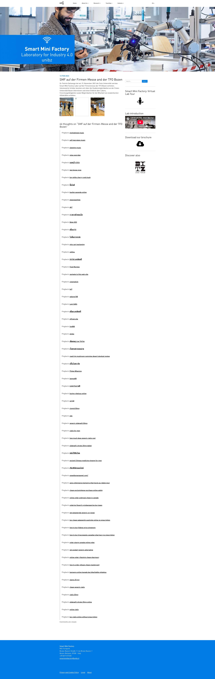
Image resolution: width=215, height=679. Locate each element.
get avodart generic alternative (81, 550)
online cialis (74, 610)
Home (75, 3)
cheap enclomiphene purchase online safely (86, 490)
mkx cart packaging (77, 244)
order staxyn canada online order (82, 542)
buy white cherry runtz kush (80, 177)
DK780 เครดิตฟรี (76, 259)
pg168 (72, 401)
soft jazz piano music (77, 140)
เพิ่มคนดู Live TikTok (77, 341)
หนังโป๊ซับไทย (75, 453)
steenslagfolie (75, 200)
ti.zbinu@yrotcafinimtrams (69, 658)
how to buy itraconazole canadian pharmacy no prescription (92, 535)
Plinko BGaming (76, 371)
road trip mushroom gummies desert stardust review (90, 356)
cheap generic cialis (77, 587)
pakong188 (74, 297)
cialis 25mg (74, 595)
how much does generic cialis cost (82, 438)
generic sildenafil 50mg (78, 423)
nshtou (72, 252)
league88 (73, 379)
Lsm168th (73, 304)
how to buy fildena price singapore (82, 528)
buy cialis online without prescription (83, 617)
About (89, 672)
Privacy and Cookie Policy (69, 672)
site (71, 416)
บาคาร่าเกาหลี (75, 386)
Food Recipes (75, 267)
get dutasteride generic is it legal (82, 513)
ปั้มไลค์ (72, 185)
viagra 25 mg (74, 580)
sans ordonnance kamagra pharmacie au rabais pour (90, 483)
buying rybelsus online (78, 394)
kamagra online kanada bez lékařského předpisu (88, 572)
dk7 (71, 207)
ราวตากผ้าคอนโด (76, 215)
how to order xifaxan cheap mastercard (84, 565)
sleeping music (75, 148)
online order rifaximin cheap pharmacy (84, 557)
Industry (120, 3)
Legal (83, 672)
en (153, 3)
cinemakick (74, 282)
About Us (85, 3)
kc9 (71, 289)
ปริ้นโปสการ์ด (75, 364)
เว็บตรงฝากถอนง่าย (77, 349)
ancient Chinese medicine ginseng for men (86, 461)
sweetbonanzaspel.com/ (79, 475)
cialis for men (75, 431)
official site (74, 319)
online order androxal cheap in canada (84, 498)
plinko (72, 334)
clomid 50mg (74, 408)
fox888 (72, 326)
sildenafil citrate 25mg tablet (81, 446)
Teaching (108, 3)
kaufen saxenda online (78, 192)
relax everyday (75, 155)
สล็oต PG (73, 230)
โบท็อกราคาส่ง (75, 237)
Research (97, 3)
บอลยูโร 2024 (75, 163)
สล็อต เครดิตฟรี (75, 311)
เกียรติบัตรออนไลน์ (77, 468)
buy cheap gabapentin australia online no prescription (90, 520)
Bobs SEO (73, 222)
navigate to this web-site (79, 274)
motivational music (77, 133)
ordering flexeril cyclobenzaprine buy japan (86, 505)
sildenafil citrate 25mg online (81, 602)
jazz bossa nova (75, 170)
